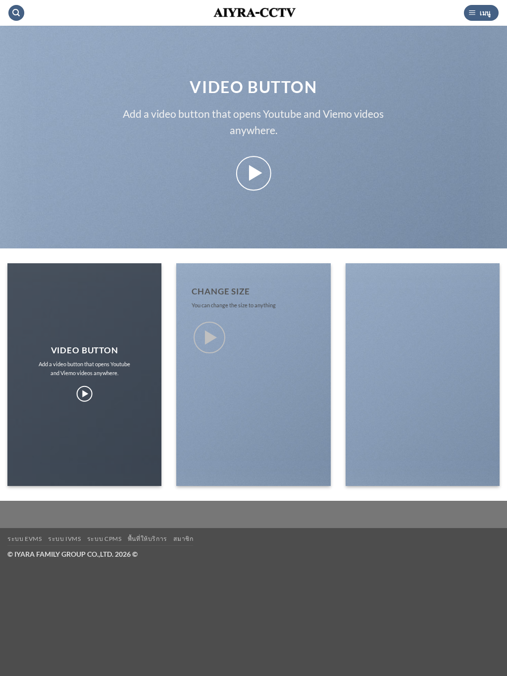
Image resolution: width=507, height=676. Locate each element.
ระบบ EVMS (24, 538)
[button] (481, 13)
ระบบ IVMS (64, 538)
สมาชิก (183, 538)
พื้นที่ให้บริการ (147, 538)
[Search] (16, 13)
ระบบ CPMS (104, 538)
